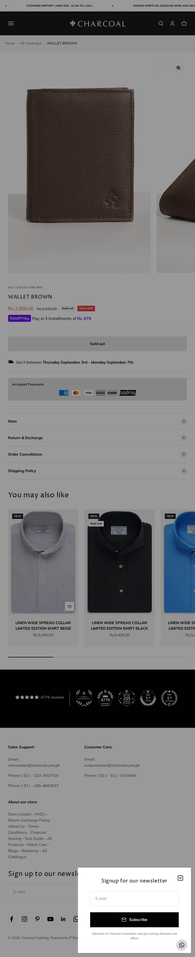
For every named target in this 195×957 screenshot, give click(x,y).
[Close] (180, 878)
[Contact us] (181, 945)
